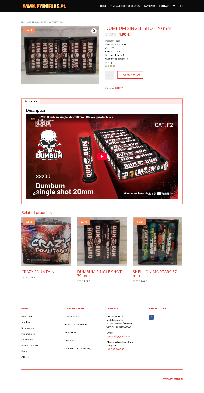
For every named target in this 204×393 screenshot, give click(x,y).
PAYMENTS (149, 6)
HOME (103, 6)
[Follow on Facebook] (151, 317)
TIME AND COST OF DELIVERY (125, 6)
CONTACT (164, 6)
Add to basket (130, 75)
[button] (94, 30)
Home (24, 22)
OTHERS (32, 22)
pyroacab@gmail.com (118, 336)
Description (30, 101)
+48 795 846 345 (115, 349)
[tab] (30, 101)
